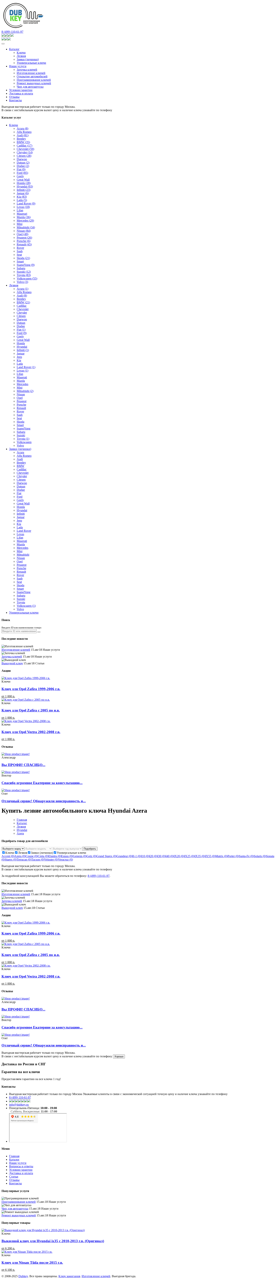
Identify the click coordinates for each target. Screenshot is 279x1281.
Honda (24, 183)
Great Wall (23, 179)
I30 (161, 856)
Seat (19, 254)
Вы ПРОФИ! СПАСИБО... (23, 765)
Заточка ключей (27, 69)
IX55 (210, 856)
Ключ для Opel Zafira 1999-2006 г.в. (31, 689)
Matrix (221, 856)
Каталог (14, 49)
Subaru (21, 268)
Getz (91, 856)
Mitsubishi (26, 227)
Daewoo (22, 159)
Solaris (260, 856)
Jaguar (23, 193)
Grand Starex (106, 856)
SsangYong (26, 264)
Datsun (23, 162)
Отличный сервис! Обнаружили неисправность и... (44, 801)
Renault (24, 244)
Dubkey (23, 1276)
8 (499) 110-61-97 (12, 31)
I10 (145, 856)
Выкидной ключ (12, 663)
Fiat (21, 169)
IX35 (200, 856)
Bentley (21, 138)
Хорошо (118, 1056)
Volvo (22, 282)
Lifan (20, 210)
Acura (22, 128)
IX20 (179, 856)
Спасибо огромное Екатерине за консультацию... (42, 783)
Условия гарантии (20, 90)
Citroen (24, 155)
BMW (23, 142)
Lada (22, 200)
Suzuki (24, 271)
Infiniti (23, 189)
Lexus (23, 207)
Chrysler (25, 152)
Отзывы (14, 96)
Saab (20, 251)
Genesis (80, 856)
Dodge (23, 166)
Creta (43, 856)
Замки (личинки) (28, 59)
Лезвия (21, 56)
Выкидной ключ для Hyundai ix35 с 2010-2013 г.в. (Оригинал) (53, 1241)
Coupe (32, 856)
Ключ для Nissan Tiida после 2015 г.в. (32, 1263)
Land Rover (26, 203)
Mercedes (25, 220)
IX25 (189, 856)
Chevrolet (25, 149)
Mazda (24, 217)
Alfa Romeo (24, 132)
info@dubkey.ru (19, 1104)
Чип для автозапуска (30, 86)
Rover (20, 247)
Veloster (51, 859)
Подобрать (90, 848)
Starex (11, 859)
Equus (67, 856)
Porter (233, 856)
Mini (19, 224)
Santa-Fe (246, 856)
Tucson (37, 859)
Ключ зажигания (69, 1276)
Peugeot (24, 237)
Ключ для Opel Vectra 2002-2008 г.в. (31, 732)
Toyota (24, 275)
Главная (22, 819)
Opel (22, 234)
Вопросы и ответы (21, 1166)
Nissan (24, 230)
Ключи (21, 52)
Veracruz (65, 859)
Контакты (15, 100)
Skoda (23, 258)
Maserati (22, 377)
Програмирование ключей (34, 79)
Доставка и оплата (21, 93)
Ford (22, 172)
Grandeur (124, 856)
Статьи (13, 1176)
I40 (170, 856)
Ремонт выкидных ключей (34, 83)
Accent (8, 856)
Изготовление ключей (31, 73)
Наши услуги (17, 66)
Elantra (54, 856)
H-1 (136, 856)
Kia (22, 196)
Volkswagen (27, 278)
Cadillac (24, 145)
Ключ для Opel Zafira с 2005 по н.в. (31, 710)
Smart (20, 261)
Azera (20, 833)
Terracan (24, 859)
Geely (20, 176)
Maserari (22, 213)
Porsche (23, 241)
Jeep (19, 357)
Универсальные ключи (31, 62)
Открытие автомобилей (32, 76)
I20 (153, 856)
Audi (22, 135)
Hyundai (25, 186)
